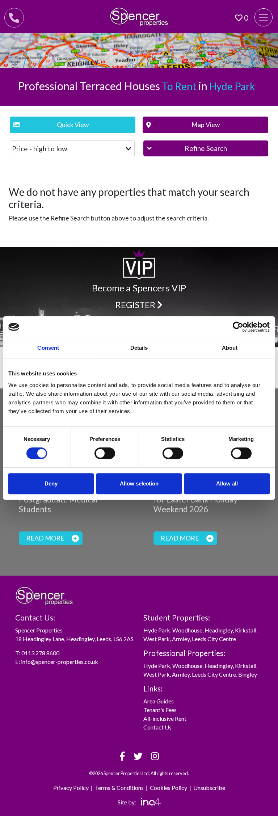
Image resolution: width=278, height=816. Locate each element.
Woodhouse (187, 630)
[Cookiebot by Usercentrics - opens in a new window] (238, 326)
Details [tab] (139, 348)
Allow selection (139, 483)
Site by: (127, 802)
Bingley (247, 674)
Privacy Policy (71, 787)
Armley (181, 638)
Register (136, 304)
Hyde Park (156, 630)
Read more (45, 538)
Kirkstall (245, 630)
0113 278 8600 (40, 652)
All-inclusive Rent (164, 718)
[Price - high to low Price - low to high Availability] (72, 148)
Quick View (73, 125)
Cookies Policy (168, 787)
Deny (51, 483)
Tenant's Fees (160, 709)
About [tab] (230, 348)
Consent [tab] (48, 348)
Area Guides (158, 701)
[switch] (104, 453)
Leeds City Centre (214, 638)
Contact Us (157, 727)
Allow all (227, 483)
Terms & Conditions (119, 787)
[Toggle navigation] (263, 17)
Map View (205, 125)
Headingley (219, 630)
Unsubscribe (209, 787)
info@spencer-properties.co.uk (59, 661)
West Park (156, 638)
